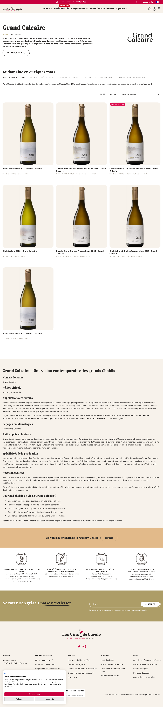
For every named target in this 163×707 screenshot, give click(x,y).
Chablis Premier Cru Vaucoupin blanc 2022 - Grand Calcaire (134, 169)
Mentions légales (140, 668)
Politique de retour (141, 673)
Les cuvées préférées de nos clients (113, 669)
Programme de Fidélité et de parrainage (47, 669)
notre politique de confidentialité (135, 610)
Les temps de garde (76, 664)
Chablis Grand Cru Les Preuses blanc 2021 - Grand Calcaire (133, 252)
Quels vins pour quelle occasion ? (82, 668)
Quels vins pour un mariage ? (80, 673)
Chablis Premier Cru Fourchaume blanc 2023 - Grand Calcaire (81, 169)
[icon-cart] (158, 8)
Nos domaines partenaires (112, 664)
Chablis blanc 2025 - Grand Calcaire (20, 251)
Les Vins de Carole (118, 695)
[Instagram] (84, 646)
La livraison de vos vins (45, 664)
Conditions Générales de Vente (147, 660)
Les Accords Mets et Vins (79, 660)
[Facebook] (79, 646)
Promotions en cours (110, 675)
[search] (149, 8)
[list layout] (101, 94)
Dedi (158, 695)
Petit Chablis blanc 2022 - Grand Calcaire (22, 168)
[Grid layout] (104, 94)
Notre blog (72, 677)
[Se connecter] (154, 9)
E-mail (96, 604)
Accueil (5, 34)
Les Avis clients (107, 660)
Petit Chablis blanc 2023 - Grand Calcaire (22, 333)
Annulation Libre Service (144, 677)
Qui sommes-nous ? (44, 660)
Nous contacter (147, 2)
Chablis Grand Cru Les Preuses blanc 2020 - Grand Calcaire (80, 252)
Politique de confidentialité (145, 664)
